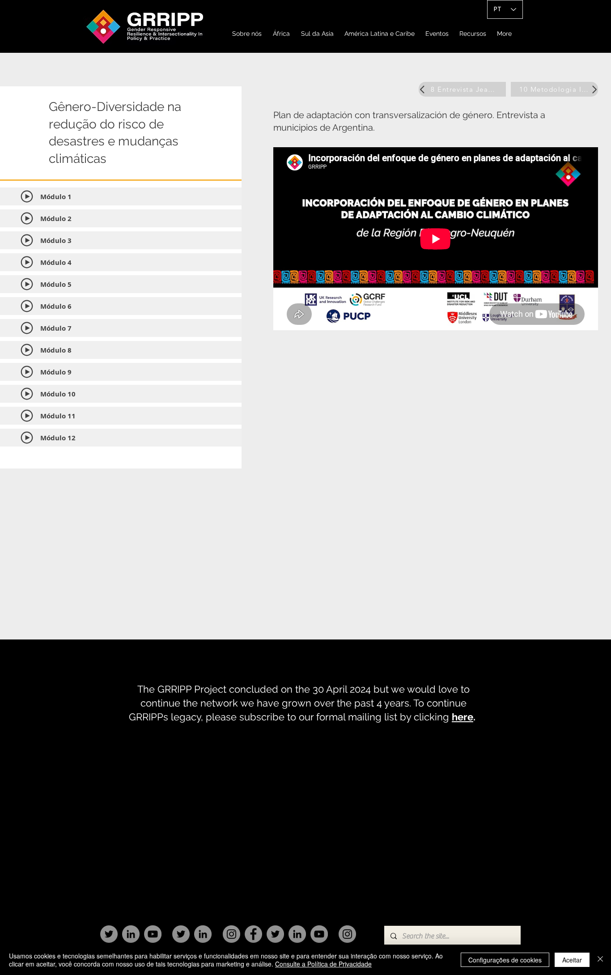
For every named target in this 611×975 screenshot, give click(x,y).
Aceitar (572, 959)
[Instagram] (231, 934)
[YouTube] (152, 934)
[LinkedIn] (131, 934)
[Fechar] (600, 960)
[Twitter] (109, 934)
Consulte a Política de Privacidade (323, 963)
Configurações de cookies (505, 959)
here (462, 717)
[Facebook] (253, 934)
